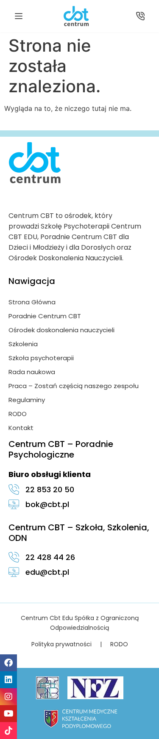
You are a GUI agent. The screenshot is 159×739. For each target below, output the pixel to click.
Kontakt (20, 427)
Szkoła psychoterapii (41, 357)
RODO (17, 413)
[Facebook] (8, 662)
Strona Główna (32, 302)
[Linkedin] (8, 679)
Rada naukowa (31, 371)
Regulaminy (26, 399)
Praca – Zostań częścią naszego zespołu (73, 385)
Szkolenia (23, 343)
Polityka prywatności (61, 644)
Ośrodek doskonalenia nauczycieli (61, 329)
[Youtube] (8, 713)
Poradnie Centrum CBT (44, 316)
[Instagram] (8, 696)
